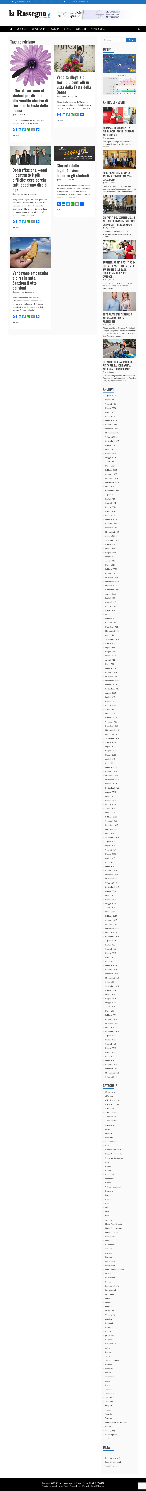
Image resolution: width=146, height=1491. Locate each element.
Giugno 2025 (110, 453)
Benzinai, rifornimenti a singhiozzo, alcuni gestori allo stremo (118, 131)
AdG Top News (111, 1112)
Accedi (108, 1454)
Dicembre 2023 (111, 528)
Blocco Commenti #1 (113, 1150)
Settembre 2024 (112, 490)
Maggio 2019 (110, 755)
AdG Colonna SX (112, 1104)
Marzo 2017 (110, 862)
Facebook (136, 2)
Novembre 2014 (112, 978)
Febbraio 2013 (111, 1060)
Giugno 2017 (110, 850)
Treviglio (108, 1414)
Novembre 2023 (112, 532)
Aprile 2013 (110, 1052)
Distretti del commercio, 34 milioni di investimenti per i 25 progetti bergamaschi (119, 221)
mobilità (108, 1306)
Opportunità (110, 1315)
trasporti (108, 1406)
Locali (107, 1298)
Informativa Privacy (49, 2)
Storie (107, 1385)
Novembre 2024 (112, 482)
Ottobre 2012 (111, 1077)
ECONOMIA (22, 29)
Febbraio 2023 (111, 569)
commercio (109, 1178)
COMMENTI (81, 29)
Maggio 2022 (110, 606)
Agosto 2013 (110, 1035)
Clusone (108, 1166)
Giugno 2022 (110, 602)
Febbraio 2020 (111, 718)
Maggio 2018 (110, 804)
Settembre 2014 (112, 986)
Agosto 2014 (110, 990)
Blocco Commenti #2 (113, 1154)
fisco (107, 1216)
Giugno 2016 (110, 899)
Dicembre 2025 (111, 428)
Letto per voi (110, 1290)
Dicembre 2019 (111, 726)
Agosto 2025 (110, 445)
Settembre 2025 (112, 441)
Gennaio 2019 (111, 771)
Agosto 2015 (110, 941)
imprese (108, 1253)
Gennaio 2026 (111, 424)
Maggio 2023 (110, 556)
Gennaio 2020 (111, 722)
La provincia (110, 1278)
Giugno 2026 (110, 404)
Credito (108, 1183)
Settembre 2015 (112, 936)
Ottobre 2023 (111, 536)
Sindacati (109, 1368)
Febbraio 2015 (111, 965)
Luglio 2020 (110, 697)
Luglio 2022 (110, 598)
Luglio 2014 (110, 994)
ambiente (109, 1133)
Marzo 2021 (110, 664)
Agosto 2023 (110, 544)
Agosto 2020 (110, 693)
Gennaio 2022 (111, 623)
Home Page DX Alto (113, 1224)
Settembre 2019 (112, 738)
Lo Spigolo (109, 1294)
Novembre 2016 (112, 879)
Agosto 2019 (110, 742)
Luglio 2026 (110, 400)
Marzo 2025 (110, 466)
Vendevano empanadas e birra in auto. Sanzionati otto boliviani (30, 280)
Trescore (108, 1410)
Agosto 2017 (110, 841)
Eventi (108, 1199)
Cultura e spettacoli (113, 1187)
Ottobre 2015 (111, 932)
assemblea (109, 1137)
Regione (108, 1339)
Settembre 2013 (112, 1031)
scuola (107, 1356)
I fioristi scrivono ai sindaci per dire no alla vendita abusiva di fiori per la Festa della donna (30, 100)
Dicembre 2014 (111, 974)
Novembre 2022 (112, 581)
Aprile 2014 (110, 1007)
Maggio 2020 (110, 705)
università (109, 1426)
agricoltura (109, 1125)
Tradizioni (109, 1401)
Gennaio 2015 (111, 969)
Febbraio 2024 (111, 519)
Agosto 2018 (110, 792)
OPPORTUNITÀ (38, 29)
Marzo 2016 (110, 912)
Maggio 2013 (110, 1048)
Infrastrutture (110, 1261)
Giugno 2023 (110, 552)
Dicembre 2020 (111, 676)
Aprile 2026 (110, 412)
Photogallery (110, 1323)
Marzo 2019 (110, 763)
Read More (15, 135)
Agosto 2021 (110, 643)
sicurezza (109, 1364)
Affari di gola (110, 1121)
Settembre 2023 (112, 540)
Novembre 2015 (112, 928)
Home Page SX (111, 1232)
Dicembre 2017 (111, 825)
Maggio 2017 (110, 854)
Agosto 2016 (110, 891)
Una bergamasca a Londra (116, 1422)
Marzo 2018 (110, 813)
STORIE (67, 29)
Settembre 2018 (112, 788)
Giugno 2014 (110, 998)
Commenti (109, 1174)
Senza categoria (112, 1360)
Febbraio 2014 (111, 1015)
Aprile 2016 (110, 907)
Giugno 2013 (110, 1044)
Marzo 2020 (110, 713)
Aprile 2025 (110, 462)
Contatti (38, 2)
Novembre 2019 (112, 730)
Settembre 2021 (112, 639)
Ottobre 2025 (111, 437)
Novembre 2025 (112, 433)
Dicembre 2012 (111, 1069)
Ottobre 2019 (111, 734)
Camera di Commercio (114, 1158)
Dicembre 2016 (111, 874)
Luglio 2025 (110, 449)
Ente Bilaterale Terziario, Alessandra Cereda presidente (118, 317)
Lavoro (108, 1282)
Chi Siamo (30, 2)
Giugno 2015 (110, 949)
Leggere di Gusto (112, 1286)
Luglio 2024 (110, 499)
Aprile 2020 (110, 709)
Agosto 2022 (110, 594)
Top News (109, 1397)
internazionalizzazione (114, 1269)
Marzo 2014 (110, 1011)
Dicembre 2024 (111, 478)
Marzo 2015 (110, 961)
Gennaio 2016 (111, 920)
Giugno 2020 (110, 701)
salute (107, 1348)
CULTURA (54, 29)
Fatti (107, 1207)
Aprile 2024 (110, 511)
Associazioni (110, 1141)
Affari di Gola (110, 1116)
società (108, 1372)
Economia (109, 1191)
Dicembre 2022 (111, 577)
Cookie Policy (61, 2)
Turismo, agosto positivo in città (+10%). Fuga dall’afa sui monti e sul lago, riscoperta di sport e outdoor (119, 269)
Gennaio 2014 (111, 1019)
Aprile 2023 (110, 561)
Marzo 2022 (110, 614)
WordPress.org (111, 1466)
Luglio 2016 (110, 895)
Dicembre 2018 (111, 775)
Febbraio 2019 (111, 767)
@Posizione (110, 1092)
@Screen (109, 1096)
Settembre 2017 (112, 837)
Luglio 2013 (110, 1040)
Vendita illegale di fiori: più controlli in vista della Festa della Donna (74, 84)
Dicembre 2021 (111, 627)
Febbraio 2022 (111, 618)
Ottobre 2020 (111, 685)
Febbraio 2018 (111, 817)
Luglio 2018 (110, 796)
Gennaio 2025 (111, 474)
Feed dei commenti (113, 1462)
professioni (109, 1335)
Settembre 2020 (112, 689)
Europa (108, 1195)
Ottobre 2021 (111, 635)
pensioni (108, 1319)
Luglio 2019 (110, 746)
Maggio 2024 (110, 507)
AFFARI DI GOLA (98, 29)
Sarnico (108, 1352)
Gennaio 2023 (111, 573)
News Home (110, 1311)
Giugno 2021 (110, 651)
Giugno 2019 (110, 751)
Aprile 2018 (110, 808)
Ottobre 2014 (111, 982)
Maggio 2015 (110, 953)
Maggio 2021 (110, 656)
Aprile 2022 (110, 610)
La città (108, 1273)
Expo (107, 1203)
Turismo (108, 1418)
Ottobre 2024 (111, 486)
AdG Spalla (109, 1108)
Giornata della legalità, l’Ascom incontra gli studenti (73, 170)
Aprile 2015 (110, 957)
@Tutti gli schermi (112, 1100)
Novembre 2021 (112, 631)
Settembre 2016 (112, 887)
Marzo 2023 (110, 565)
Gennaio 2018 (111, 821)
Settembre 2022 (112, 590)
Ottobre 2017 (111, 833)
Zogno (108, 1439)
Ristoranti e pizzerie (113, 1344)
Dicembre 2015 (111, 924)
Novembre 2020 (112, 680)
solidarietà (109, 1377)
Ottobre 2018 (111, 784)
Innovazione (110, 1265)
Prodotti (108, 1331)
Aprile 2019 (110, 759)
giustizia (108, 1220)
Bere (107, 1145)
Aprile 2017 (110, 858)
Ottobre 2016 (111, 883)
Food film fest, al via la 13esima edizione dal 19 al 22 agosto (118, 176)
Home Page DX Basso (114, 1228)
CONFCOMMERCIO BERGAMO (78, 2)
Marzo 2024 (110, 515)
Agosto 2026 (110, 395)
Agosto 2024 (110, 495)
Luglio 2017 (110, 846)
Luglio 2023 (110, 548)
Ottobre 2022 (111, 585)
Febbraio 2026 (111, 420)
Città (107, 1162)
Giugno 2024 (110, 503)
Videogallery (110, 1430)
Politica (108, 1327)
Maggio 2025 (110, 457)
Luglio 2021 (110, 647)
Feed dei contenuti (112, 1458)
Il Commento (110, 1244)
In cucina (108, 1257)
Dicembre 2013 (111, 1023)
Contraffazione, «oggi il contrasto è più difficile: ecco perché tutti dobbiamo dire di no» (30, 180)
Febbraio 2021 (111, 668)
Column (108, 1170)
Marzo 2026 (110, 416)
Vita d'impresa (111, 1434)
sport (107, 1381)
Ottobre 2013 (111, 1027)
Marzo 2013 (110, 1056)
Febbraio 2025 (111, 470)
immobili (108, 1249)
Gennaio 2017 (111, 870)
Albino (107, 1129)
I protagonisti (110, 1236)
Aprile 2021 (110, 660)
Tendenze (109, 1389)
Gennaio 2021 (111, 672)
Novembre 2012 (112, 1073)
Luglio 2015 (110, 945)
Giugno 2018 (110, 800)
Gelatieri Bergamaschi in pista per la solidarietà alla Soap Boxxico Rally (117, 365)
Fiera (107, 1211)
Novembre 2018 (112, 779)
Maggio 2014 (110, 1002)
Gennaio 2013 (111, 1064)
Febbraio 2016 (111, 916)
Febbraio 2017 (111, 866)
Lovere (108, 1302)
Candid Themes (97, 1486)
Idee (107, 1240)
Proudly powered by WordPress (55, 1486)
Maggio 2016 (110, 903)
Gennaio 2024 (111, 523)
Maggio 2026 (110, 408)
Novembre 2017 (112, 829)
